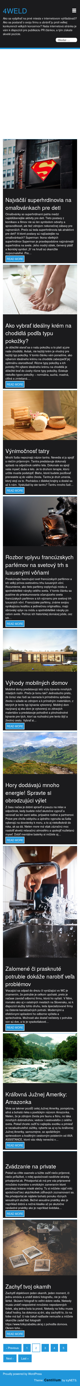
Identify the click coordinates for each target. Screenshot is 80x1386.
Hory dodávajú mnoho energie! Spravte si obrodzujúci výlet (32, 792)
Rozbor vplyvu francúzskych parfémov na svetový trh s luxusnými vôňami (39, 564)
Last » (25, 1358)
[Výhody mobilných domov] (40, 650)
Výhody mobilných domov (36, 682)
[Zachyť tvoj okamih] (40, 1247)
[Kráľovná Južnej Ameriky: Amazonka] (40, 1058)
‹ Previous (12, 1348)
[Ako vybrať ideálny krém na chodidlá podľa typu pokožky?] (40, 289)
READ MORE (15, 259)
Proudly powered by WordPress (22, 1374)
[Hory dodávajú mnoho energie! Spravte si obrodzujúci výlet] (40, 753)
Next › (10, 1358)
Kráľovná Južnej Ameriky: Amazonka (36, 1098)
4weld (15, 10)
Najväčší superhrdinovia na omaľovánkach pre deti (38, 203)
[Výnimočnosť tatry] (40, 415)
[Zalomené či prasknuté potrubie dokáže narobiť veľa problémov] (40, 901)
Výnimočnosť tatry (27, 451)
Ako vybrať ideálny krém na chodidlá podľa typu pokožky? (38, 333)
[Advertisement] (40, 91)
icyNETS (71, 1380)
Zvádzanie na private (30, 1166)
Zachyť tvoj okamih (28, 1286)
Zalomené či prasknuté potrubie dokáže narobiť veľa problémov (40, 976)
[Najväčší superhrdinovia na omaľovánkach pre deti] (40, 164)
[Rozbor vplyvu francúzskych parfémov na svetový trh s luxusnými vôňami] (40, 521)
